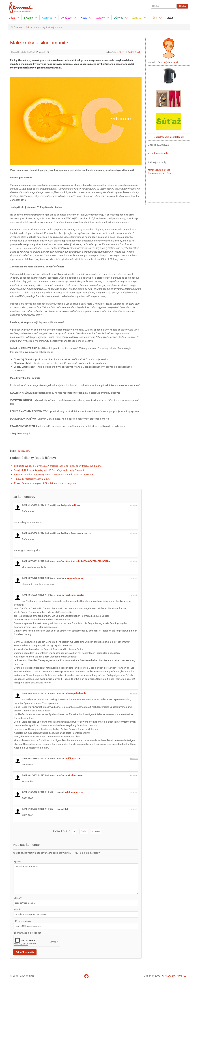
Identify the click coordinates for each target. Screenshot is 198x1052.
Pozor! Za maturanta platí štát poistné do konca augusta (45, 483)
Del (66, 809)
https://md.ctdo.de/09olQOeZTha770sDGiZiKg (87, 561)
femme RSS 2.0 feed (159, 169)
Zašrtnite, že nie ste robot (27, 932)
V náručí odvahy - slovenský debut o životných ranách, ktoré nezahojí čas (53, 474)
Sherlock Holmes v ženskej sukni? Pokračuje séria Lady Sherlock (49, 470)
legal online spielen (74, 595)
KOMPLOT (182, 975)
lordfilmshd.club (73, 758)
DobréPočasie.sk (163, 136)
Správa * (18, 861)
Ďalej (83, 831)
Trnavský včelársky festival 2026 (32, 478)
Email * (18, 909)
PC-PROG (166, 975)
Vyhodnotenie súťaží (159, 153)
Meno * (18, 897)
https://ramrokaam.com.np (78, 533)
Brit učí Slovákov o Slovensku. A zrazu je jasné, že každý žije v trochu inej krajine (58, 465)
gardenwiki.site (72, 505)
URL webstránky (22, 921)
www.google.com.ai (74, 578)
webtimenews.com (74, 792)
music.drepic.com (73, 775)
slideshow (24, 450)
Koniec (96, 831)
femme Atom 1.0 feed (160, 173)
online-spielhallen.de (75, 693)
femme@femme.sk (168, 62)
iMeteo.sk (178, 136)
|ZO (173, 975)
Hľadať (182, 6)
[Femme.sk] (24, 6)
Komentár (134, 505)
